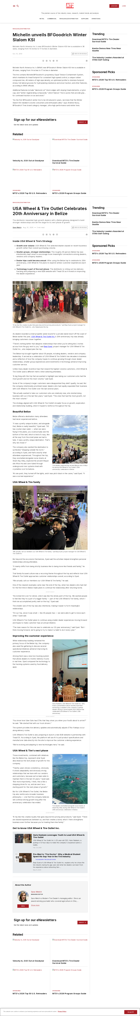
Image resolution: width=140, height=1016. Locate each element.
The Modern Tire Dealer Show (45, 859)
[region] (70, 1012)
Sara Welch (17, 227)
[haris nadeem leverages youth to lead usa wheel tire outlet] (23, 838)
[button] (14, 6)
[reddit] (53, 61)
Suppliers (85, 18)
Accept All (131, 1012)
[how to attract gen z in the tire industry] (23, 857)
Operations (96, 18)
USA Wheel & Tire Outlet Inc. (43, 337)
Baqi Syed (48, 346)
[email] (57, 61)
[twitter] (50, 61)
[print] (87, 61)
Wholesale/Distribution (69, 18)
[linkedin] (47, 61)
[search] (17, 6)
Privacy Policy (62, 1011)
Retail (42, 18)
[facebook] (43, 61)
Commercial (51, 18)
